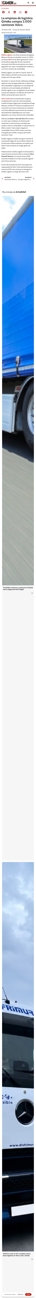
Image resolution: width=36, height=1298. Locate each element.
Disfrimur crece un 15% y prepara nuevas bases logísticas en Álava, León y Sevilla (16, 1255)
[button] (3, 12)
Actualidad (5, 8)
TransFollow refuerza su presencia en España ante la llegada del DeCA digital (18, 588)
